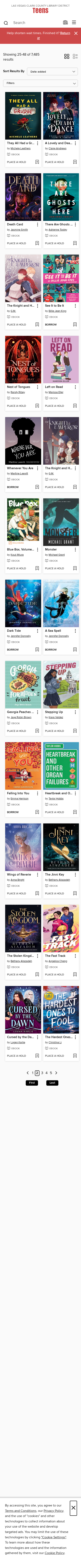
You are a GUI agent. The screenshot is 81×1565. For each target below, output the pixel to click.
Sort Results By (14, 71)
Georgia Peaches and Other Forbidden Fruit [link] (21, 712)
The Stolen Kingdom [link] (21, 956)
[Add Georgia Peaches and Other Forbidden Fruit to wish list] (37, 731)
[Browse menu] (74, 22)
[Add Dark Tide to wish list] (37, 650)
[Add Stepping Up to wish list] (74, 731)
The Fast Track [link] (55, 956)
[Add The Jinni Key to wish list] (74, 893)
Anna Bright (17, 880)
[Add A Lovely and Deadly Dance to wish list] (74, 162)
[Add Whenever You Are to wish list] (37, 487)
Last (52, 1083)
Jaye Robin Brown (21, 717)
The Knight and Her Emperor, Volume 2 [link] (21, 306)
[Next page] (56, 1073)
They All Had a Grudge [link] (21, 143)
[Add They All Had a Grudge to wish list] (37, 162)
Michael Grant (57, 554)
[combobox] (32, 23)
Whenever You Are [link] (20, 468)
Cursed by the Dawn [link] (21, 1037)
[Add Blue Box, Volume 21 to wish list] (37, 568)
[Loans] (65, 23)
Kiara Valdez (56, 717)
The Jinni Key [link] (54, 875)
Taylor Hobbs (56, 798)
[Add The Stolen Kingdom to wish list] (37, 975)
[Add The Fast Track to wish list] (74, 975)
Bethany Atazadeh (59, 880)
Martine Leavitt (19, 473)
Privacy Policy (53, 1511)
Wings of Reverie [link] (19, 875)
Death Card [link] (15, 224)
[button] (66, 58)
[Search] (6, 22)
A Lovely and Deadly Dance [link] (59, 143)
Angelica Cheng (58, 961)
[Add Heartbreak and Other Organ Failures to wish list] (74, 812)
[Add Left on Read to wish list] (74, 406)
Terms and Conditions (20, 1511)
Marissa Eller (56, 392)
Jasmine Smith (19, 229)
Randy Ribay (18, 392)
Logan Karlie (18, 1042)
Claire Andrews (57, 148)
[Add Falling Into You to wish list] (37, 812)
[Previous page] (27, 1073)
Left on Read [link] (54, 387)
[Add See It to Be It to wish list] (74, 325)
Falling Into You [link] (18, 793)
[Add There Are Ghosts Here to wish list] (74, 243)
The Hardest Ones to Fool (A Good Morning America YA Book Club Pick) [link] (59, 1037)
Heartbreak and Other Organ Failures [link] (59, 793)
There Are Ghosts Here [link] (59, 224)
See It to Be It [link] (54, 306)
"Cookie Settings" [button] (53, 1537)
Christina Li (55, 1042)
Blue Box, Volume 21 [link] (21, 550)
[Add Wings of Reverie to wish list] (37, 893)
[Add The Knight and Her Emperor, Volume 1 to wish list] (74, 487)
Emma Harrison (19, 798)
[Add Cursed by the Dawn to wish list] (37, 1056)
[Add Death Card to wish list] (37, 243)
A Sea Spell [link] (53, 631)
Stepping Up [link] (54, 712)
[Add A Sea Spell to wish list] (74, 650)
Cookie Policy (54, 1553)
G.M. (13, 311)
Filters (11, 83)
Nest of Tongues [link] (18, 387)
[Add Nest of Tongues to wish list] (37, 406)
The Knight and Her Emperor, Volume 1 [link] (59, 468)
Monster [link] (51, 550)
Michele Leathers (21, 148)
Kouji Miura (17, 554)
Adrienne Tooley (58, 229)
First (32, 1083)
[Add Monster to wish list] (74, 568)
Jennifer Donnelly (21, 636)
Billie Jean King (57, 311)
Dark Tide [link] (14, 631)
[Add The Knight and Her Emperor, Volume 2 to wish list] (37, 325)
